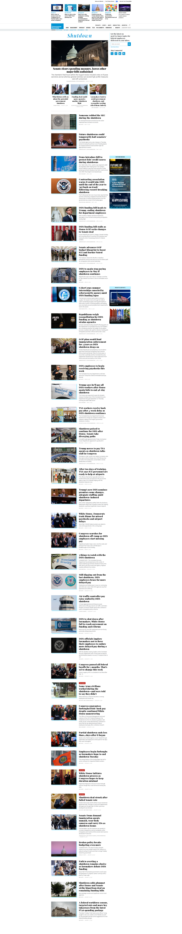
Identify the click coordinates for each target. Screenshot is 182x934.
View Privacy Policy (114, 46)
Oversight (82, 27)
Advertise (124, 25)
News (67, 27)
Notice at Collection (99, 1)
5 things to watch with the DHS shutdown (92, 556)
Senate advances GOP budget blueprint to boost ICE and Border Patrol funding (92, 251)
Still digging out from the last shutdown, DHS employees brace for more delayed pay (92, 578)
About (109, 25)
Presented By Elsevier (115, 321)
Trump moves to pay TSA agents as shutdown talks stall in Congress (92, 451)
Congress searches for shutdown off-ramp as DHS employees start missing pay (93, 537)
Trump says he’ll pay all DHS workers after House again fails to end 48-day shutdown (92, 388)
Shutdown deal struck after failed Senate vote (93, 798)
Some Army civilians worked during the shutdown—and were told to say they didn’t (92, 690)
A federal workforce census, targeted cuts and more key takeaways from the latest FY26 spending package (93, 906)
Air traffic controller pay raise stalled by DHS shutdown (92, 599)
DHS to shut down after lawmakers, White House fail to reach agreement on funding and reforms (93, 623)
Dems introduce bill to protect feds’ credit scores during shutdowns (92, 160)
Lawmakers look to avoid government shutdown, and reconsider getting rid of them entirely (98, 101)
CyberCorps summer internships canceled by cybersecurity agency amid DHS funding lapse (93, 291)
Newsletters (116, 25)
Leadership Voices (126, 27)
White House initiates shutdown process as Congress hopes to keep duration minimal (91, 777)
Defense (88, 27)
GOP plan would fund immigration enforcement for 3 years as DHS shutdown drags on (92, 343)
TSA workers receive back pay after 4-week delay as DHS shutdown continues (92, 411)
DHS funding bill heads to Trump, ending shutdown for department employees (92, 210)
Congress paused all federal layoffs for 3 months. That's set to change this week (93, 667)
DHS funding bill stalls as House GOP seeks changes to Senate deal (92, 229)
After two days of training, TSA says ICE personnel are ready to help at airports (93, 472)
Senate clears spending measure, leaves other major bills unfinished (79, 70)
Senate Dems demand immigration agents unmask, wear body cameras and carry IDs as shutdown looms (92, 820)
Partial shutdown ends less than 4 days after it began (93, 734)
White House (59, 30)
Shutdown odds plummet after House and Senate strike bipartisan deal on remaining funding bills (92, 886)
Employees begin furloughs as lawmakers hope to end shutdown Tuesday (93, 754)
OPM (87, 30)
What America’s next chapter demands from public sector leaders (118, 301)
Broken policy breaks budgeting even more (90, 843)
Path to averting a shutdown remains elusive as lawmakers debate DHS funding (92, 865)
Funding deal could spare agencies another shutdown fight (79, 100)
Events (104, 25)
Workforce (109, 27)
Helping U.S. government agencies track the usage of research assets (118, 318)
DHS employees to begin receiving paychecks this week (92, 368)
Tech (93, 27)
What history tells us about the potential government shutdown (60, 100)
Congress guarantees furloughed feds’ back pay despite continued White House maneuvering (92, 710)
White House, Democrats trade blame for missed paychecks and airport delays (92, 517)
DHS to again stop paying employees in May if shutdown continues (92, 271)
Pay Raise (66, 30)
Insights (117, 27)
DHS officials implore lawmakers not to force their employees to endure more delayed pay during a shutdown (93, 643)
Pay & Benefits (100, 27)
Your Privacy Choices (109, 1)
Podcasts (98, 25)
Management (73, 27)
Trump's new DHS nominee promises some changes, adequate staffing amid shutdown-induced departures (93, 494)
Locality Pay (73, 30)
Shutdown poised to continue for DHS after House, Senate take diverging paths (91, 432)
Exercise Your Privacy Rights (126, 1)
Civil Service (81, 30)
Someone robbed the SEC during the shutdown (92, 116)
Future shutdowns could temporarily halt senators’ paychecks (92, 137)
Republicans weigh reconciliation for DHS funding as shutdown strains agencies (91, 318)
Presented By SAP (114, 304)
